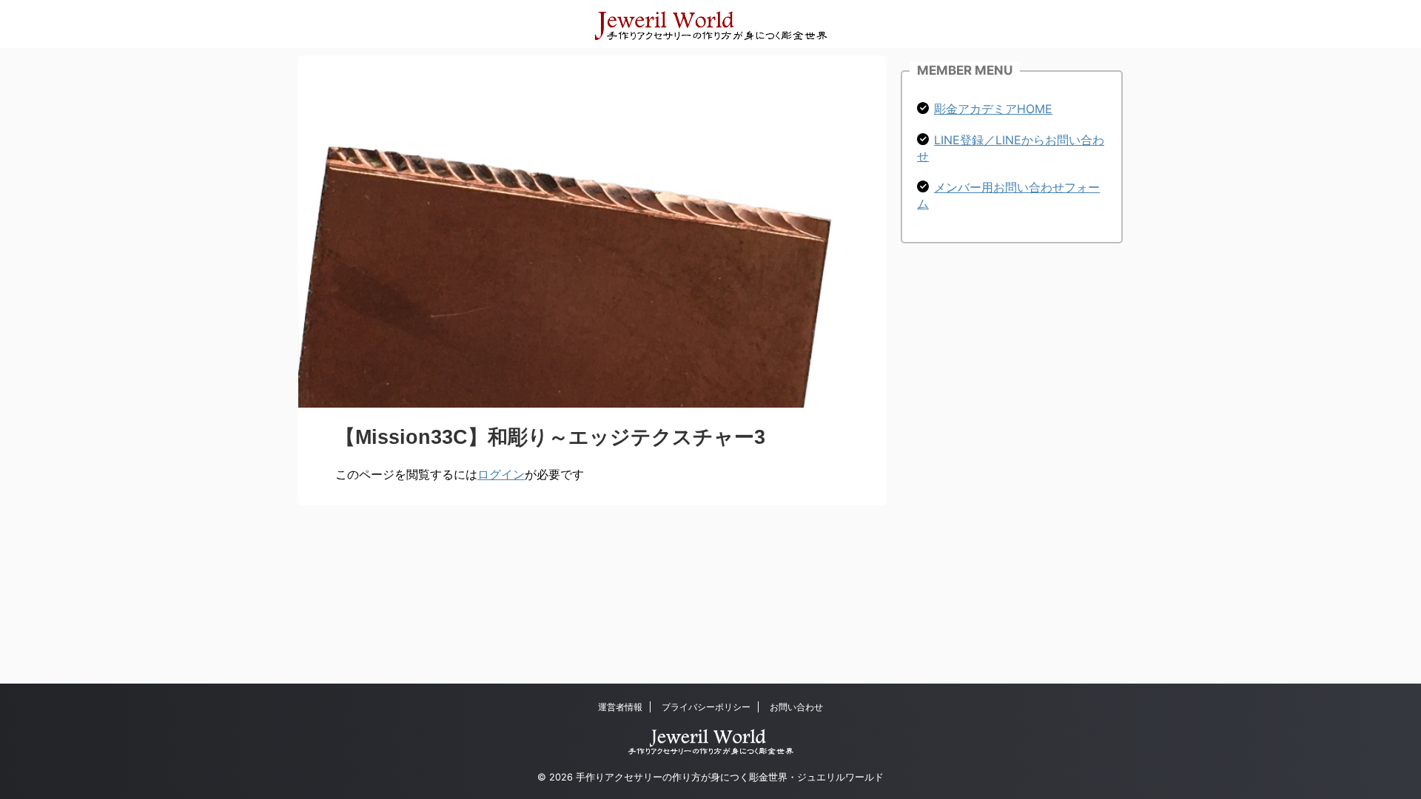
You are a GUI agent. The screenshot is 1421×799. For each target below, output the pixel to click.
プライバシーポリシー (706, 706)
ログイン (501, 474)
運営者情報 (620, 706)
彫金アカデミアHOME (993, 108)
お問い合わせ (796, 706)
